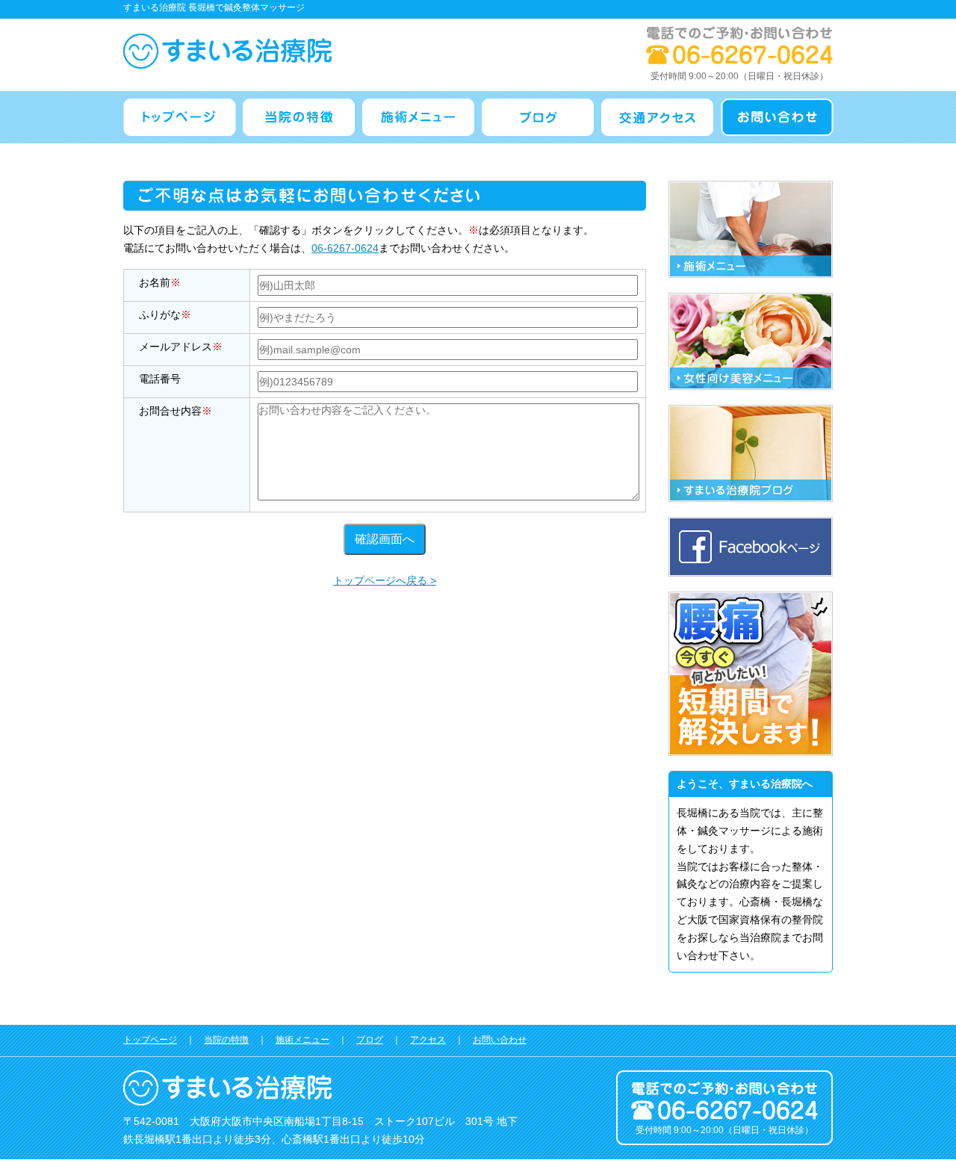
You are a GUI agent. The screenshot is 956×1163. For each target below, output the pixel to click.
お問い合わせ (500, 1040)
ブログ (369, 1040)
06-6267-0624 (345, 248)
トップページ (150, 1040)
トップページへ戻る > (384, 580)
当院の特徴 (226, 1040)
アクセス (428, 1040)
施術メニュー (302, 1040)
